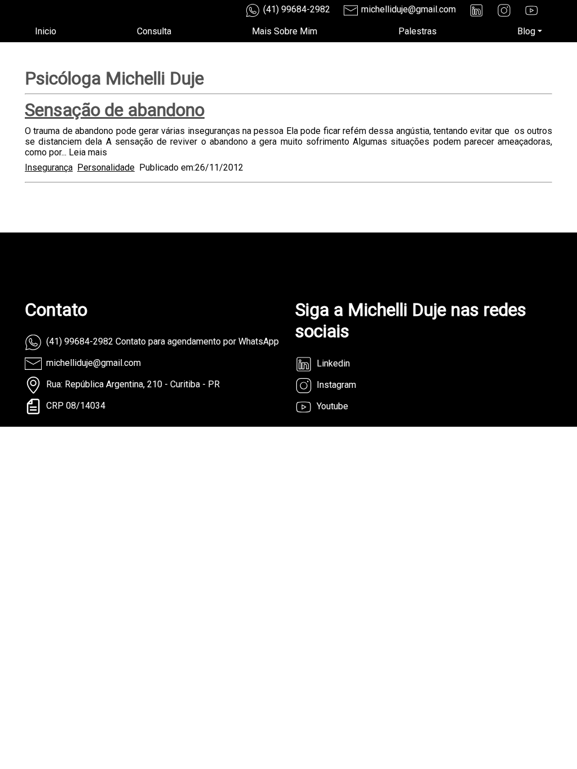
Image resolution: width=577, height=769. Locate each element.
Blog (526, 31)
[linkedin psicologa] (476, 10)
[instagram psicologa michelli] (504, 10)
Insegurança (49, 167)
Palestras (417, 31)
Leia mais (88, 152)
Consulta (154, 31)
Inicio (45, 31)
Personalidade (106, 167)
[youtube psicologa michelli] (532, 10)
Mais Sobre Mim (284, 31)
